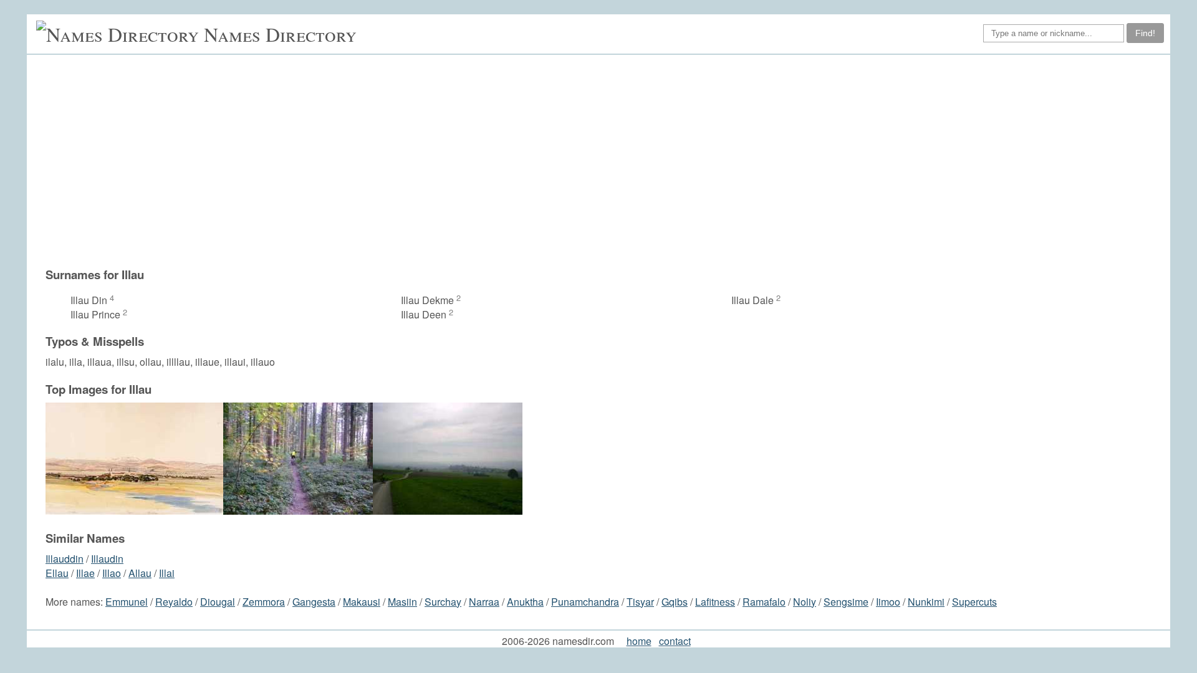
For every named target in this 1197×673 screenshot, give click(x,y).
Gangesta (313, 601)
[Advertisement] (605, 161)
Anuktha (525, 601)
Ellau (57, 573)
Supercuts (974, 601)
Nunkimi (926, 601)
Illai (167, 573)
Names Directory (280, 34)
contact (675, 641)
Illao (111, 573)
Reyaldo (174, 601)
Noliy (804, 601)
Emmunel (126, 601)
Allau (139, 573)
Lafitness (715, 601)
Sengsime (846, 601)
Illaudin (107, 558)
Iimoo (888, 601)
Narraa (484, 601)
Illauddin (65, 558)
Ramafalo (764, 601)
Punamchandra (585, 601)
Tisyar (640, 601)
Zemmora (264, 601)
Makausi (361, 601)
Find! (1145, 33)
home (639, 641)
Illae (85, 573)
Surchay (443, 601)
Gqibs (674, 601)
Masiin (402, 601)
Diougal (217, 601)
